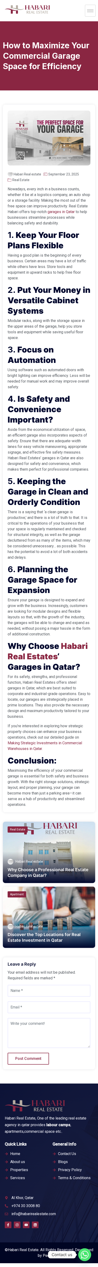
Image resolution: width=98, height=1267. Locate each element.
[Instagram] (17, 1225)
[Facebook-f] (8, 1225)
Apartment (17, 894)
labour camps (58, 1125)
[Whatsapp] (84, 1254)
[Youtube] (26, 1225)
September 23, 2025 (63, 174)
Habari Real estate (27, 174)
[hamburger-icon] (90, 11)
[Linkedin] (35, 1225)
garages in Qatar (61, 212)
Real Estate (20, 180)
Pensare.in (51, 1255)
